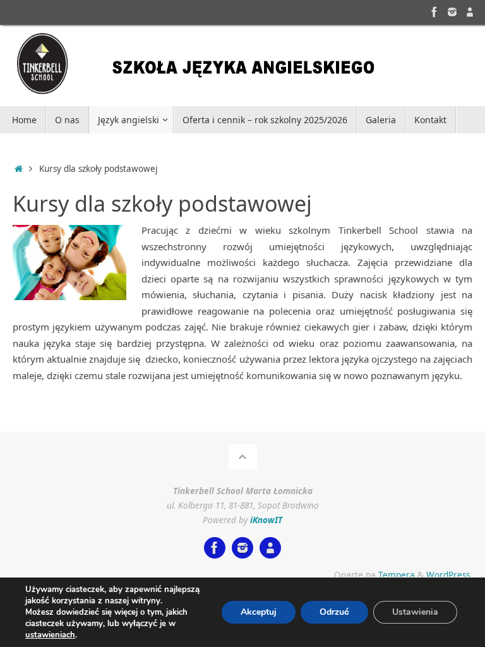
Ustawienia (415, 612)
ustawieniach (50, 635)
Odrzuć (334, 612)
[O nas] (470, 12)
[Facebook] (434, 12)
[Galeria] (452, 12)
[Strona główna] (19, 168)
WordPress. (449, 575)
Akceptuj (259, 612)
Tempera (396, 575)
